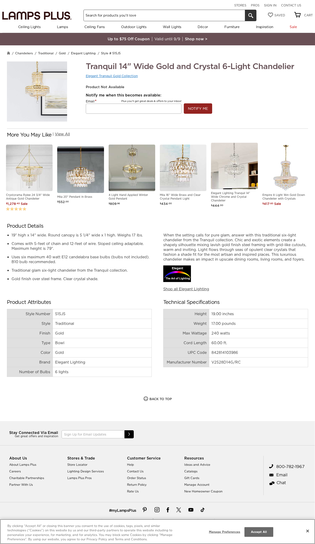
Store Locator (77, 465)
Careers (15, 471)
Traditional (45, 53)
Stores (240, 5)
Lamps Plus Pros (79, 478)
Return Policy (137, 485)
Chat (281, 483)
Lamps (62, 26)
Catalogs (190, 471)
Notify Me (198, 108)
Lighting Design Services (85, 471)
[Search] (250, 15)
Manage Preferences (224, 532)
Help (130, 465)
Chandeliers (24, 53)
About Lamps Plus (22, 465)
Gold (62, 53)
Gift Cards (191, 478)
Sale (293, 26)
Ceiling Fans (94, 26)
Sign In (270, 5)
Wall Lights (172, 26)
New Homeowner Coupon (203, 491)
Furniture (231, 26)
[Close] (308, 531)
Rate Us (133, 491)
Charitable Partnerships (26, 478)
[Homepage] (8, 53)
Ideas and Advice (197, 465)
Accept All (259, 532)
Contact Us (291, 5)
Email (90, 101)
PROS (255, 5)
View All (62, 134)
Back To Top (160, 399)
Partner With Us (21, 485)
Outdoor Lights (133, 26)
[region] (157, 531)
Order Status (136, 478)
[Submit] (129, 434)
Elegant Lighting (83, 53)
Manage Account (196, 485)
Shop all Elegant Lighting (186, 288)
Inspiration (264, 26)
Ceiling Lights (29, 26)
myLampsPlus (123, 510)
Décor (203, 26)
